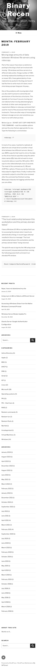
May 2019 (4, 566)
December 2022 (7, 466)
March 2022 (5, 484)
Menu (19, 33)
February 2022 (6, 488)
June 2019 (5, 561)
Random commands (8, 412)
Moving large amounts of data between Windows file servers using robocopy (18, 58)
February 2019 (6, 579)
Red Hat (4, 426)
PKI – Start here (6, 403)
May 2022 (4, 479)
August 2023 (6, 457)
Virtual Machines (7, 435)
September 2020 (7, 534)
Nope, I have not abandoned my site (13, 288)
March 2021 (5, 525)
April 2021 (5, 520)
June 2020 (5, 543)
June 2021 (4, 516)
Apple (3, 358)
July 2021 (4, 511)
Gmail (3, 376)
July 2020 (4, 538)
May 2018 (4, 597)
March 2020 (5, 547)
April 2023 (5, 461)
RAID (3, 407)
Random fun (5, 417)
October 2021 (6, 502)
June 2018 (5, 593)
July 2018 (4, 588)
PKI (2, 398)
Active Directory (7, 353)
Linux (3, 385)
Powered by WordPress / (9, 663)
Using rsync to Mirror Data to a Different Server (17, 296)
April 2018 (5, 602)
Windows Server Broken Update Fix (13, 314)
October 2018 (6, 584)
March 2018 (5, 607)
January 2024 (6, 452)
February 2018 (6, 611)
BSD (3, 362)
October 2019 (6, 557)
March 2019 (5, 575)
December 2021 (7, 498)
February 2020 (6, 552)
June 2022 (5, 475)
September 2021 (7, 507)
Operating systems (8, 394)
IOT (2, 380)
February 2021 (6, 529)
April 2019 (5, 570)
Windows (4, 439)
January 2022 (6, 493)
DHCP (3, 367)
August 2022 (6, 470)
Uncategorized (6, 430)
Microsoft (4, 389)
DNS (3, 371)
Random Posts (6, 421)
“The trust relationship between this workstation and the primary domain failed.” (18, 222)
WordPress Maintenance (25, 663)
